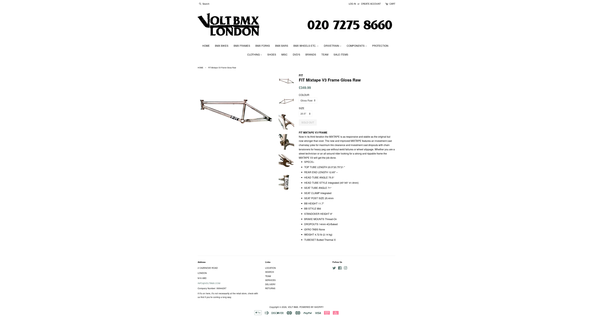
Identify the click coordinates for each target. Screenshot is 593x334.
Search (269, 271)
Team (324, 54)
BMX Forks (262, 45)
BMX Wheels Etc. (305, 45)
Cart (392, 3)
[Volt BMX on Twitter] (334, 268)
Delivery (270, 284)
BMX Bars (281, 45)
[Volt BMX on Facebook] (340, 268)
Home (206, 45)
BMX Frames (242, 45)
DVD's (296, 54)
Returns (270, 288)
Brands (310, 54)
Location (270, 267)
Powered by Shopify (311, 306)
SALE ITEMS (341, 54)
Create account (371, 3)
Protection (380, 45)
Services (270, 280)
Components (356, 45)
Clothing (253, 54)
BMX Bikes (221, 45)
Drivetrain (332, 45)
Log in (352, 3)
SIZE (301, 108)
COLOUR (304, 95)
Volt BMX (293, 306)
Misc (284, 54)
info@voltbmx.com (209, 283)
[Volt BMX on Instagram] (345, 268)
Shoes (271, 54)
